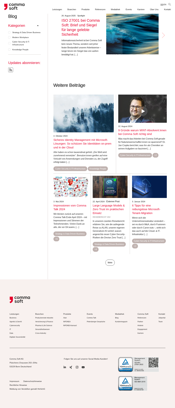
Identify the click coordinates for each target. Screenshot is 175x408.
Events (129, 9)
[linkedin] (64, 368)
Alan (65, 318)
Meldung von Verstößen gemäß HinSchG (27, 389)
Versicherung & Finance (44, 322)
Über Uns (154, 9)
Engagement (142, 329)
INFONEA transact (70, 325)
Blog (117, 318)
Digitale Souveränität (17, 337)
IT (10, 329)
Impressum (14, 381)
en (165, 4)
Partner (140, 322)
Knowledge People (20, 49)
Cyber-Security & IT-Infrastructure (21, 43)
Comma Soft (143, 314)
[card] (83, 113)
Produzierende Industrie (44, 318)
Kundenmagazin (121, 322)
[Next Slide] (163, 35)
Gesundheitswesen (42, 329)
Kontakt (167, 9)
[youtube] (83, 368)
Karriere (141, 9)
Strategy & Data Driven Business (26, 32)
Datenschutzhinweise (32, 381)
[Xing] (71, 368)
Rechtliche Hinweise (18, 385)
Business (13, 318)
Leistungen (57, 9)
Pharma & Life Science (43, 325)
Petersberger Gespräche (96, 322)
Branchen (71, 9)
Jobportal (161, 318)
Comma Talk (91, 318)
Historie (140, 325)
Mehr (110, 262)
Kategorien (16, 25)
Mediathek (115, 9)
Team (160, 322)
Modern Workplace (20, 37)
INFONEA (67, 322)
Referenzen (100, 9)
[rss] (10, 69)
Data (11, 333)
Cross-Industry (40, 333)
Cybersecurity (15, 325)
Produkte (85, 9)
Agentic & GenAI (16, 322)
